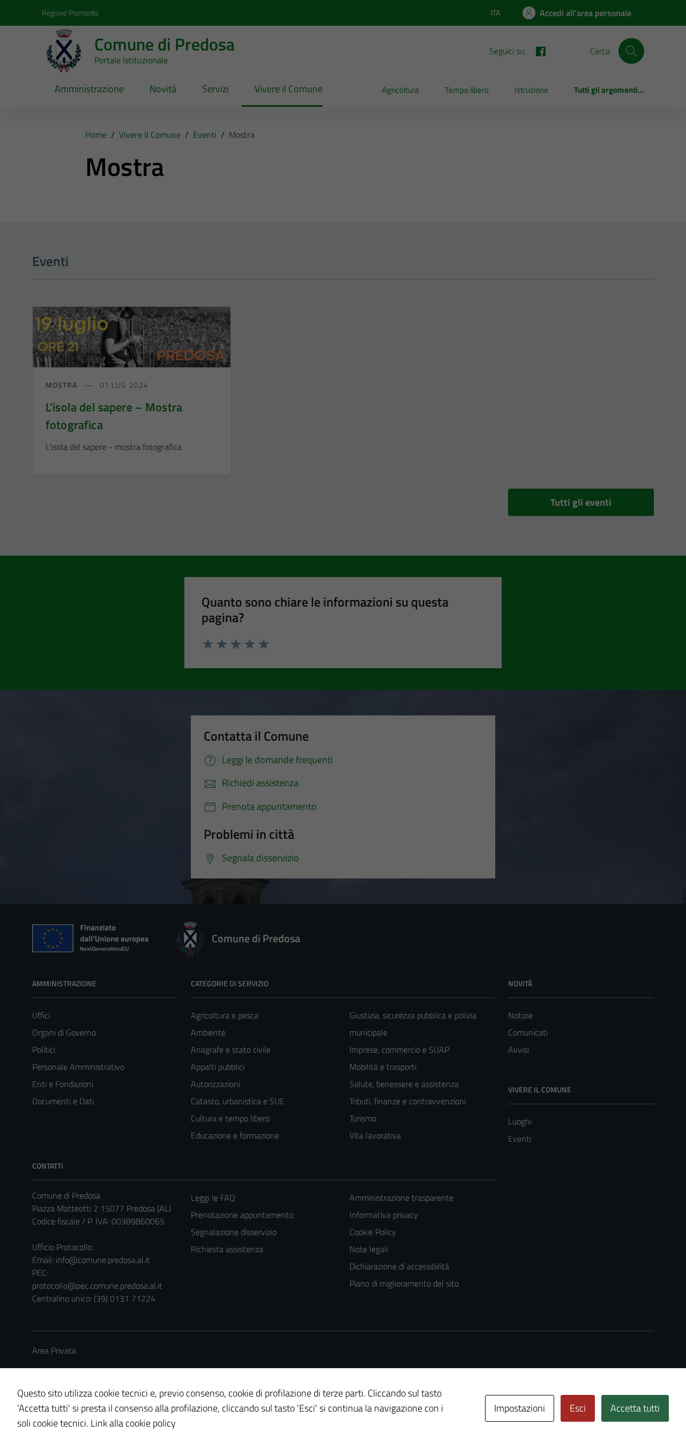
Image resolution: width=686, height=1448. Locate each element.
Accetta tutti (635, 1408)
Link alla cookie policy (133, 1423)
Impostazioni (519, 1408)
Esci (578, 1408)
